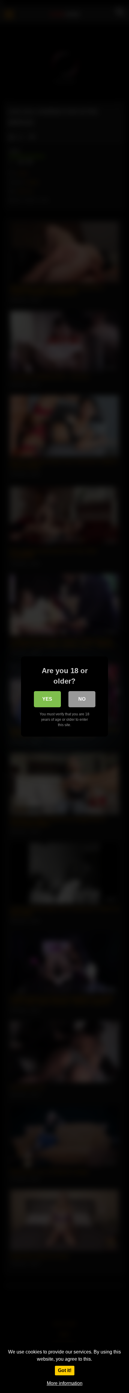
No (82, 699)
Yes (47, 699)
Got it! (64, 1370)
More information (64, 1383)
